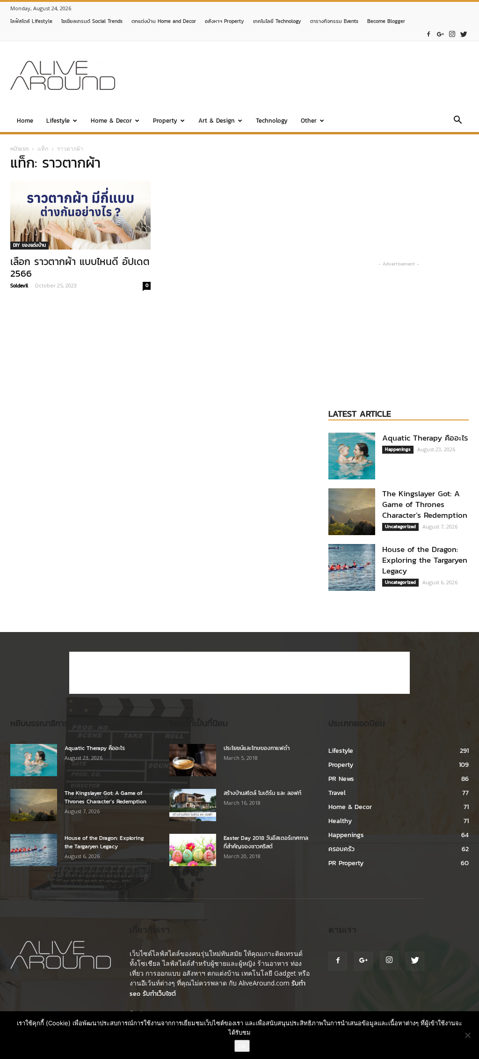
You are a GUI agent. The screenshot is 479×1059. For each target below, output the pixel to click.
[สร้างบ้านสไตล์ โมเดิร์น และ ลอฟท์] (192, 805)
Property (165, 120)
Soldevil (19, 285)
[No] (467, 1035)
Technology (272, 120)
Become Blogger (386, 21)
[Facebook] (428, 34)
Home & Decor (111, 120)
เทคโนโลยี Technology (277, 21)
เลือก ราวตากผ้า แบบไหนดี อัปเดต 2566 (80, 267)
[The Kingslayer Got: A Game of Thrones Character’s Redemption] (351, 511)
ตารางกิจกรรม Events (334, 21)
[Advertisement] (298, 75)
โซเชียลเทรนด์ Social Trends (92, 21)
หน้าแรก (19, 149)
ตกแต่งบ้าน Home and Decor (163, 21)
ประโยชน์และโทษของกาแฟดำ (257, 748)
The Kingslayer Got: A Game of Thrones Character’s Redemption (424, 504)
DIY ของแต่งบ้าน (29, 245)
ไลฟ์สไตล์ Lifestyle (31, 21)
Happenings (398, 449)
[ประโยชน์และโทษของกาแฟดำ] (192, 760)
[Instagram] (452, 34)
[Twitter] (463, 34)
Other (309, 120)
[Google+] (440, 34)
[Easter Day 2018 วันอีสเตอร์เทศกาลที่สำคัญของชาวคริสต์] (192, 850)
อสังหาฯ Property (224, 21)
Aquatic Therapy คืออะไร (425, 438)
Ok (242, 1046)
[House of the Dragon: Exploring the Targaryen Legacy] (351, 567)
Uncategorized (400, 526)
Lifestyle (58, 120)
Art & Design (216, 120)
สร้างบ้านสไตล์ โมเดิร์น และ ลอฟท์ (262, 793)
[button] (457, 121)
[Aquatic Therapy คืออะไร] (351, 456)
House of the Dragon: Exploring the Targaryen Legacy (424, 560)
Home (25, 120)
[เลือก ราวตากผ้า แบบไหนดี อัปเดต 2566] (80, 215)
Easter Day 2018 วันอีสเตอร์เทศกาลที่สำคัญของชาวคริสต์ (266, 842)
